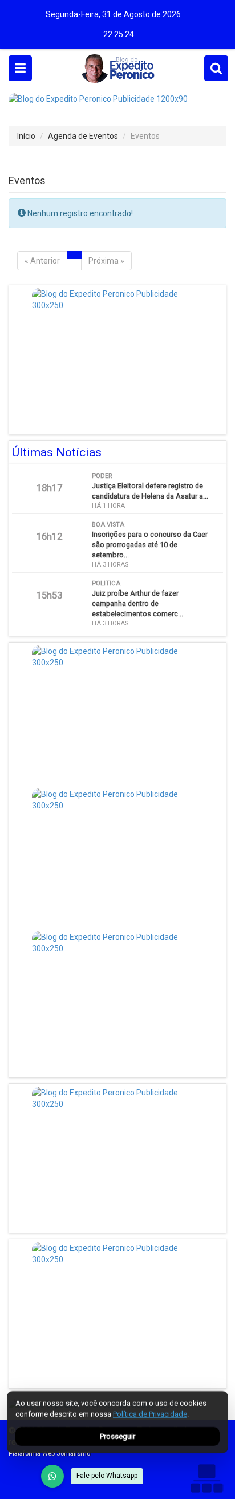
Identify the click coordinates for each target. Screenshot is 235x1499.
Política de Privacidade (150, 1414)
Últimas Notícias (57, 452)
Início (26, 136)
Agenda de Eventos (83, 136)
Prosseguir (117, 1436)
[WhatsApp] (52, 1476)
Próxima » (106, 260)
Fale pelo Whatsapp (106, 1476)
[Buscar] (216, 68)
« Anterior (42, 260)
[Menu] (20, 68)
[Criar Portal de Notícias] (206, 1478)
